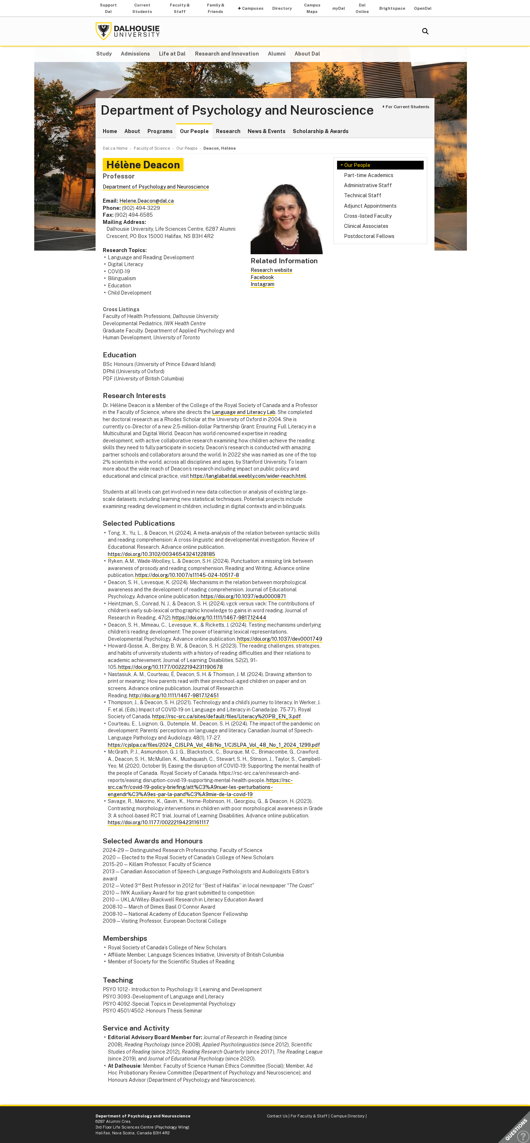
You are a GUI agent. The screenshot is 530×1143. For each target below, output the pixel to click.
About (132, 131)
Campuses (253, 8)
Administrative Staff (368, 185)
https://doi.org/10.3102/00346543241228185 (161, 554)
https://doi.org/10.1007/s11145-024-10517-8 (187, 575)
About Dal (307, 54)
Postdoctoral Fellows (369, 236)
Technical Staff (362, 195)
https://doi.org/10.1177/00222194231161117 (158, 822)
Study (104, 54)
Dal (338, 8)
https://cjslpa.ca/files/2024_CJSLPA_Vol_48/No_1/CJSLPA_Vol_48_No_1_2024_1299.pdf (214, 745)
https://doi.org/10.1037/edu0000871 (243, 596)
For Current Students (407, 106)
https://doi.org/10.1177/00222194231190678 (170, 667)
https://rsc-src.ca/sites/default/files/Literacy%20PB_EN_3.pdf (226, 716)
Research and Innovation (227, 54)
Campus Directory (348, 1115)
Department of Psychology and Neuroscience (237, 110)
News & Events (267, 131)
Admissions (135, 54)
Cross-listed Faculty (368, 216)
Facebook (262, 277)
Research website (271, 270)
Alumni (277, 54)
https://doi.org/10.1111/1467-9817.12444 (219, 618)
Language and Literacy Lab (243, 412)
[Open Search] (425, 31)
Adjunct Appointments (370, 206)
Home (110, 131)
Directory (282, 8)
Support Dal (108, 8)
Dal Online (362, 8)
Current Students (142, 8)
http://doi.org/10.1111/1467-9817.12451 (174, 695)
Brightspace (392, 8)
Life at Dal (172, 54)
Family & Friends (215, 8)
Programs (160, 131)
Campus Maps (312, 8)
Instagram (262, 284)
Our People (194, 131)
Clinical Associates (366, 226)
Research (228, 131)
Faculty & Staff (180, 8)
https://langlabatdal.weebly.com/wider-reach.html (248, 476)
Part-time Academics (368, 175)
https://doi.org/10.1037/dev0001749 (279, 639)
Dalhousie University (128, 31)
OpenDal (423, 8)
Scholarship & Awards (321, 131)
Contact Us (277, 1115)
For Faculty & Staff (309, 1115)
